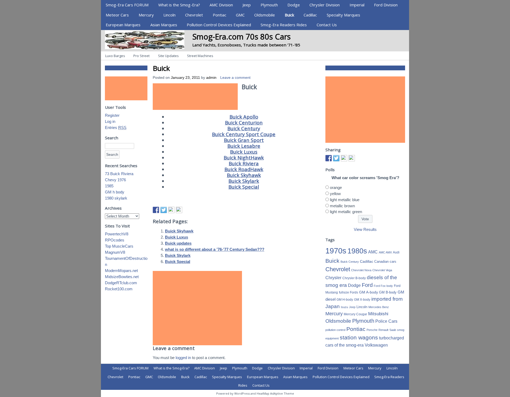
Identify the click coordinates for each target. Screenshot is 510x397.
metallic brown (342, 206)
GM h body (114, 192)
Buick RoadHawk (243, 169)
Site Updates (168, 55)
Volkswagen (376, 345)
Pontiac (219, 15)
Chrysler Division (324, 4)
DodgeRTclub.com (121, 283)
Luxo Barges (115, 55)
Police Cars (386, 321)
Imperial (357, 4)
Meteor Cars (117, 15)
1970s (335, 250)
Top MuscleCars (119, 246)
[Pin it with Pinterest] (171, 210)
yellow (335, 193)
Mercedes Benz (378, 307)
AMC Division (221, 4)
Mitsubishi (378, 313)
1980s (357, 251)
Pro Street (141, 55)
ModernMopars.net (121, 270)
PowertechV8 (116, 234)
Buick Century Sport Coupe (243, 134)
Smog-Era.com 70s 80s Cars (241, 36)
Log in (110, 121)
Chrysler (333, 277)
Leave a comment (235, 78)
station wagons (359, 337)
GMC (240, 15)
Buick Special (243, 186)
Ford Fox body (383, 285)
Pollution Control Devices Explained (219, 24)
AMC (373, 251)
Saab (392, 329)
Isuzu (344, 307)
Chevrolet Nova (361, 270)
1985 (109, 186)
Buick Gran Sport (244, 140)
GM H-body (345, 299)
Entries (115, 127)
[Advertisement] (195, 96)
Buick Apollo (244, 116)
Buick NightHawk (244, 157)
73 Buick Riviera (119, 173)
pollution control (335, 329)
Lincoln (169, 15)
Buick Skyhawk (244, 175)
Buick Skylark (243, 181)
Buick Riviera (244, 163)
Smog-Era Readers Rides (284, 24)
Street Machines (200, 55)
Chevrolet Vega (382, 270)
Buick (289, 15)
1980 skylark (116, 198)
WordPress (242, 393)
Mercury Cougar (355, 314)
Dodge (293, 4)
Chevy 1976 (115, 180)
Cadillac (310, 15)
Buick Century (243, 128)
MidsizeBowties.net (122, 276)
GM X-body (362, 299)
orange (336, 187)
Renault (383, 329)
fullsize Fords (348, 292)
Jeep (247, 4)
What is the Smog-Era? (179, 4)
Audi (396, 252)
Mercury (146, 15)
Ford (367, 285)
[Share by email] (179, 210)
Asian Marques (163, 24)
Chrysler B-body (354, 278)
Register (112, 115)
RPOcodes (114, 240)
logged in (183, 357)
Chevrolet (194, 15)
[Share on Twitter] (163, 210)
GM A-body (368, 292)
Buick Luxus (243, 151)
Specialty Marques (343, 15)
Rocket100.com (119, 289)
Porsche (372, 329)
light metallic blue (344, 199)
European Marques (123, 24)
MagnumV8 (115, 252)
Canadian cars (385, 262)
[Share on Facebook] (156, 210)
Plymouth (269, 4)
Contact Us (327, 24)
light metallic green (346, 211)
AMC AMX (385, 252)
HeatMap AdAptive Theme (275, 393)
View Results (365, 229)
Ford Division (386, 4)
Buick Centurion (244, 122)
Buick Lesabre (243, 146)
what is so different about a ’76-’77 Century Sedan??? (214, 249)
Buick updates (178, 243)
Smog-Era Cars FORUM (127, 4)
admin (211, 78)
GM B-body (388, 292)
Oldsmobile (264, 15)
